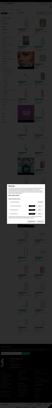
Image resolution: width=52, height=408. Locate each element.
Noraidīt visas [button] (31, 221)
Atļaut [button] (39, 213)
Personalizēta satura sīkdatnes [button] (15, 206)
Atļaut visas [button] (40, 221)
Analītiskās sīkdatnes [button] (13, 213)
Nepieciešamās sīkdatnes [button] (14, 202)
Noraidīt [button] (32, 213)
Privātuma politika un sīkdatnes (13, 195)
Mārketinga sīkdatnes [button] (13, 210)
